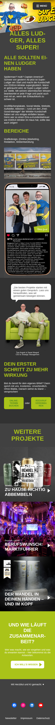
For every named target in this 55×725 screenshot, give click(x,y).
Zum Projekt (27, 474)
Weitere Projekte (27, 435)
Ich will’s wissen (26, 664)
